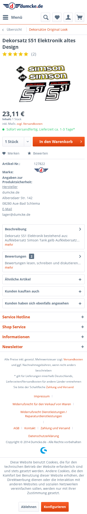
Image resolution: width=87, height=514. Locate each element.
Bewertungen (15, 256)
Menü (16, 17)
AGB (16, 428)
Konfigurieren (55, 507)
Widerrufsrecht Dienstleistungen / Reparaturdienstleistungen (43, 414)
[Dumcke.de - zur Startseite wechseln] (23, 6)
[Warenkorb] (79, 17)
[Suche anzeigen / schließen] (45, 17)
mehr (9, 244)
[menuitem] (12, 17)
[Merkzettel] (56, 17)
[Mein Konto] (68, 17)
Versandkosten (73, 359)
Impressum (42, 396)
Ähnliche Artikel (18, 279)
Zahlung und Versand (60, 387)
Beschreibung (15, 229)
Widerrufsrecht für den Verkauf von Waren (42, 404)
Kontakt (29, 428)
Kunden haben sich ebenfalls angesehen (37, 303)
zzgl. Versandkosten (29, 124)
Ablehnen (28, 507)
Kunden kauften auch (22, 291)
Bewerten (40, 153)
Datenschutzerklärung (43, 436)
